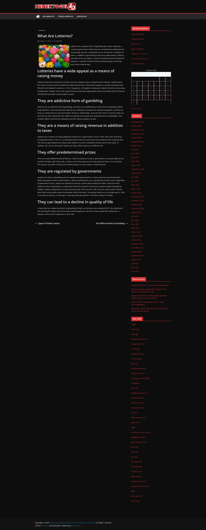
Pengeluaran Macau (139, 339)
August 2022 (136, 212)
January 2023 (136, 193)
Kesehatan (82, 16)
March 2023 (136, 189)
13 (151, 88)
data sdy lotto (136, 496)
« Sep (133, 108)
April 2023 (135, 185)
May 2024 (135, 157)
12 (145, 88)
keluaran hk (136, 44)
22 (162, 93)
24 (134, 97)
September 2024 (137, 142)
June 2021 (135, 267)
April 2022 (135, 228)
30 (168, 97)
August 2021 (136, 259)
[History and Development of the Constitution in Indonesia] (38, 16)
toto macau (135, 501)
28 (156, 97)
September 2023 (137, 169)
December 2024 (137, 130)
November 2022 (137, 200)
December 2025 (137, 122)
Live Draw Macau (138, 63)
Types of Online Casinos (49, 223)
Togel (133, 324)
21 (156, 93)
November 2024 (137, 134)
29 (162, 97)
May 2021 (135, 271)
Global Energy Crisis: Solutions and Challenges (149, 285)
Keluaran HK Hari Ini (139, 54)
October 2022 (136, 204)
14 (156, 88)
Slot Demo (135, 329)
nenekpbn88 (58, 41)
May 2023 (135, 181)
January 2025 (136, 126)
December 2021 (137, 244)
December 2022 (137, 197)
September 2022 (137, 208)
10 (134, 88)
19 (145, 93)
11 (139, 88)
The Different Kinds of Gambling (110, 223)
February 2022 (137, 236)
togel (133, 491)
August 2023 (136, 173)
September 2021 (137, 255)
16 (168, 88)
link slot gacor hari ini (140, 59)
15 (162, 88)
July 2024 (134, 149)
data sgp (134, 334)
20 (151, 93)
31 (134, 102)
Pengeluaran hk (65, 16)
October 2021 (136, 252)
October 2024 (136, 138)
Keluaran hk (48, 16)
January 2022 (136, 240)
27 (151, 97)
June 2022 (135, 220)
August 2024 (136, 145)
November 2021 (137, 248)
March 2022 (136, 232)
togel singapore (137, 49)
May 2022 (135, 224)
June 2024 (135, 153)
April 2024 (135, 161)
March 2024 (136, 165)
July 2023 (134, 177)
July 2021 (134, 263)
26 (145, 97)
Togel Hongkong (137, 34)
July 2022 (134, 216)
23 (168, 93)
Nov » (139, 108)
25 (139, 97)
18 (139, 93)
